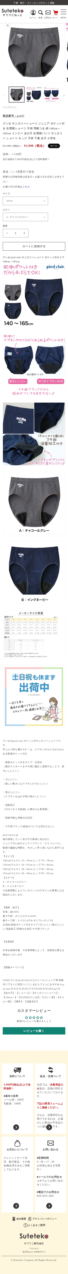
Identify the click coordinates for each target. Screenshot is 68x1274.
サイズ (6, 193)
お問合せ (48, 18)
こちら (26, 186)
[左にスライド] (4, 96)
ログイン (33, 18)
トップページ (10, 107)
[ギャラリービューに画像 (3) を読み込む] (51, 94)
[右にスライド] (64, 96)
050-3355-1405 (45, 1196)
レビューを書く (33, 1030)
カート (55, 18)
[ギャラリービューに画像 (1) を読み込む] (16, 94)
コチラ (41, 1180)
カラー (6, 209)
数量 (5, 226)
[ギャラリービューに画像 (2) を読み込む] (34, 94)
